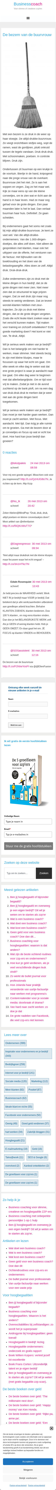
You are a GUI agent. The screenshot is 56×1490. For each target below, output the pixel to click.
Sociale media (16, 1081)
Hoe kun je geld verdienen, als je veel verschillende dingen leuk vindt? (29, 967)
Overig (11, 1123)
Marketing (39, 1081)
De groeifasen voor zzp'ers (21, 1174)
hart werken (14, 1132)
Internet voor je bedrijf (19, 1073)
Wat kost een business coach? (28, 927)
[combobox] (19, 873)
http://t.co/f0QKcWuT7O (17, 525)
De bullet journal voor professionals (30, 1279)
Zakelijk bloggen (38, 1132)
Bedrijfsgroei (15, 1064)
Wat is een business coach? (26, 919)
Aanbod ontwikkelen (36, 1165)
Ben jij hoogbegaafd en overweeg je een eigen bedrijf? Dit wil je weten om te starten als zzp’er (30, 910)
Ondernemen (15, 1043)
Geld (37, 1149)
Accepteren (28, 1461)
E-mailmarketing (16, 1149)
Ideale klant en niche (18, 1106)
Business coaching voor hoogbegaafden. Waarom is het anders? (27, 1316)
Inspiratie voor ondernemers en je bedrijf (26, 1053)
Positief (35, 1089)
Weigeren (28, 1470)
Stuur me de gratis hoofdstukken (29, 846)
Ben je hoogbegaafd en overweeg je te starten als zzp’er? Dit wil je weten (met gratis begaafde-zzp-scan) (30, 1377)
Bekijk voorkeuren (28, 1478)
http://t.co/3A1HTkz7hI (16, 564)
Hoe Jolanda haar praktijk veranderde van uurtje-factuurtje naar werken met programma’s (29, 989)
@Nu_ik (15, 501)
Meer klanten (14, 1089)
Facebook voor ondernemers (23, 1115)
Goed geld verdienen (35, 1123)
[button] (51, 1428)
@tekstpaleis (18, 463)
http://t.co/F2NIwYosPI (16, 666)
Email (7, 829)
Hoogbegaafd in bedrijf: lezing (26, 1342)
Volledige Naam (11, 816)
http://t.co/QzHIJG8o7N (34, 479)
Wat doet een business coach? (28, 923)
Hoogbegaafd (15, 1140)
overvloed (12, 1165)
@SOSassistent (19, 650)
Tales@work (14, 1157)
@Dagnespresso (20, 543)
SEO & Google (37, 1157)
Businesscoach (15, 1098)
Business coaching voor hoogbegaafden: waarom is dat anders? (28, 945)
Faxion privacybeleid (18, 1485)
